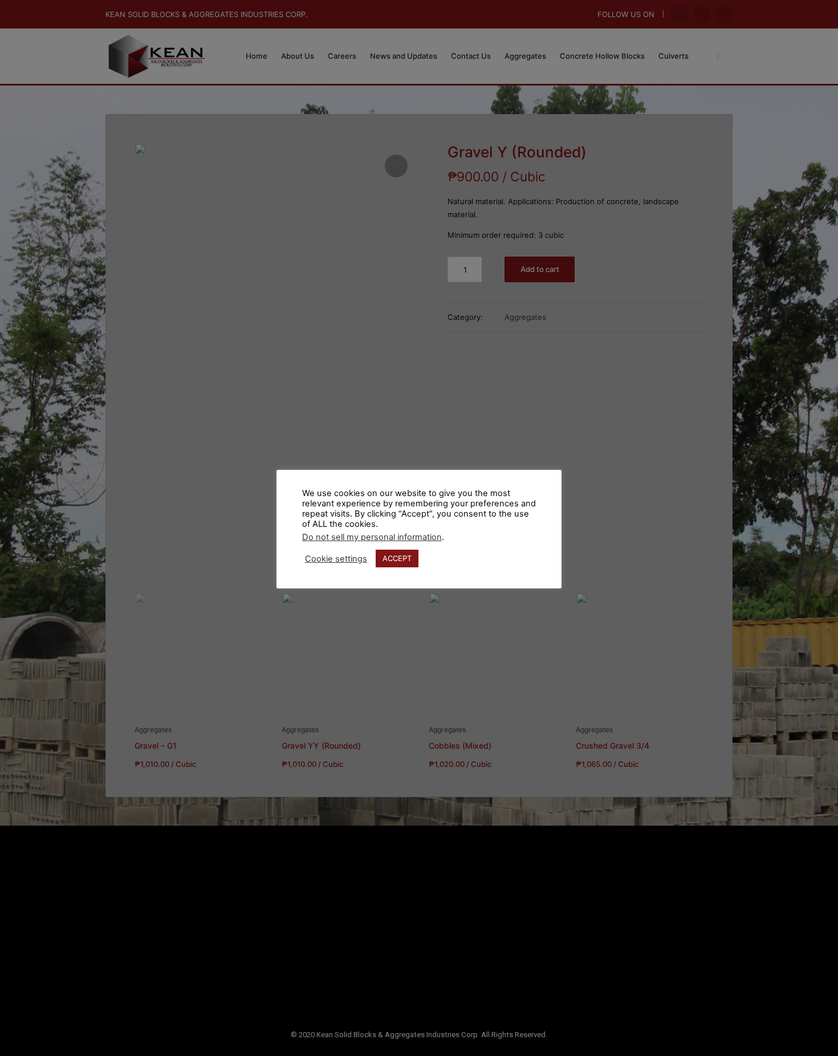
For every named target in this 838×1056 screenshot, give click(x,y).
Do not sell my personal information (372, 537)
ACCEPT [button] (397, 558)
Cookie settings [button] (336, 559)
